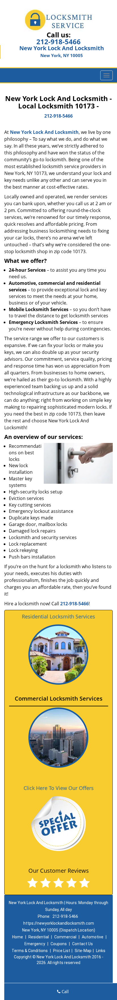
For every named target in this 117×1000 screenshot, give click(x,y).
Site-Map (83, 950)
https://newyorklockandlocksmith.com (58, 923)
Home (17, 937)
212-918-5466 (58, 41)
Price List (61, 950)
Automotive (92, 937)
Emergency (34, 943)
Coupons (59, 943)
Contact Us (82, 943)
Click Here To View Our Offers (59, 788)
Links (100, 950)
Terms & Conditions (30, 950)
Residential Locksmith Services (58, 616)
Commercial (65, 937)
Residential (38, 937)
